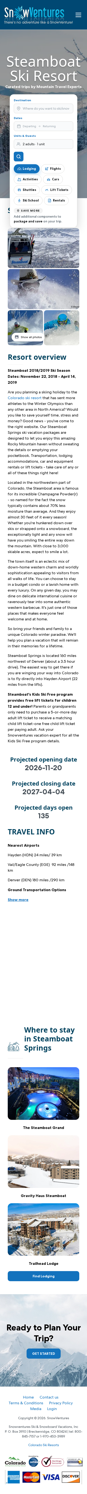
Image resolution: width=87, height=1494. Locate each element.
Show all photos (31, 337)
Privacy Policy (61, 1403)
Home (28, 1397)
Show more (18, 899)
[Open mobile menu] (78, 15)
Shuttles (29, 190)
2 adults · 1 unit (34, 144)
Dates (18, 118)
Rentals (59, 200)
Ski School (31, 200)
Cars (55, 179)
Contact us (49, 1397)
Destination (22, 100)
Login (52, 1408)
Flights (55, 168)
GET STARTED (43, 1353)
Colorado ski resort (25, 397)
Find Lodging (44, 1276)
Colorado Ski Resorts (43, 1445)
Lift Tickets (59, 190)
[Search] (18, 156)
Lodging (29, 168)
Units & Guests (25, 136)
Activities (30, 179)
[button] (43, 248)
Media (35, 1408)
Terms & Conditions (26, 1403)
